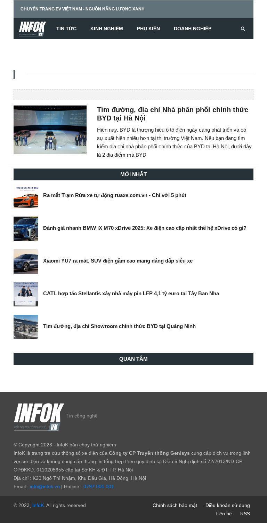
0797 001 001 (98, 486)
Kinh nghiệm (106, 28)
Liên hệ (224, 513)
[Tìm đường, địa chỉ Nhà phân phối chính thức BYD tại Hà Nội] (50, 129)
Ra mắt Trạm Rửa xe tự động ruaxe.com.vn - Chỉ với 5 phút (114, 195)
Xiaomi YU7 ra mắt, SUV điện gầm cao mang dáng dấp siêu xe (118, 261)
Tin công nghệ (82, 416)
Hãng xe (31, 28)
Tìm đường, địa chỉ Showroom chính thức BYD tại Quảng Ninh (119, 326)
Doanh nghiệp (192, 28)
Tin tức (66, 28)
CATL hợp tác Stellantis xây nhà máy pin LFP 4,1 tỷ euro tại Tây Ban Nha (131, 293)
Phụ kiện (148, 28)
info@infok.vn (45, 486)
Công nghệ (35, 49)
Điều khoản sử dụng (227, 505)
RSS (245, 513)
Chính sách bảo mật (175, 505)
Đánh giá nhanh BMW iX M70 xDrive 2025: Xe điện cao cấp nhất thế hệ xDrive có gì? (144, 228)
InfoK (38, 505)
